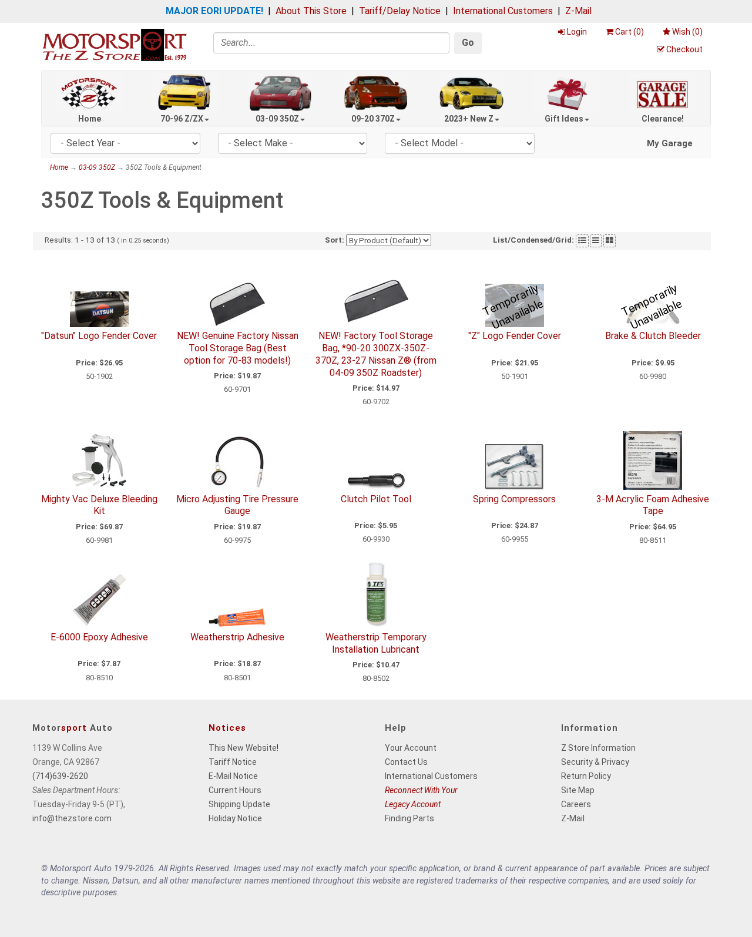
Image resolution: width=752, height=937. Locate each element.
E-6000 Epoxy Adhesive (99, 637)
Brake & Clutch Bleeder (653, 335)
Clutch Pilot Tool (376, 499)
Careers (576, 804)
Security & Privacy (595, 762)
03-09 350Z (277, 118)
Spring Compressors (514, 499)
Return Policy (586, 776)
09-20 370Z (373, 118)
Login (577, 31)
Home (89, 118)
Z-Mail (578, 10)
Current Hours (235, 790)
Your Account (411, 748)
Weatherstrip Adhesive (237, 637)
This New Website (243, 748)
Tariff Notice (233, 762)
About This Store (311, 10)
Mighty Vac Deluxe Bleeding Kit (99, 505)
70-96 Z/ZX (181, 118)
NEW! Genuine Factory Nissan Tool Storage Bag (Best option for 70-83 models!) (237, 348)
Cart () (629, 31)
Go (468, 42)
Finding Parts (409, 818)
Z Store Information (598, 748)
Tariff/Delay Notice (400, 10)
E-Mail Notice (233, 776)
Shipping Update (239, 804)
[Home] (114, 44)
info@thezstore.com (72, 818)
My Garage (670, 143)
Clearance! (663, 118)
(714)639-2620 (60, 776)
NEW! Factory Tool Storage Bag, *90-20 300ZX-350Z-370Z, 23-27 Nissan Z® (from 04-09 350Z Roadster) (376, 354)
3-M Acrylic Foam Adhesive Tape (652, 505)
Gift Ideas (564, 118)
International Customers (503, 10)
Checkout (684, 49)
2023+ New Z (469, 118)
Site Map (578, 790)
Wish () (687, 31)
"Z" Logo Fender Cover (514, 335)
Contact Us (406, 762)
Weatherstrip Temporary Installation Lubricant (376, 643)
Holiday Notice (235, 818)
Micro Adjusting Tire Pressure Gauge (237, 505)
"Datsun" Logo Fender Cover (99, 335)
